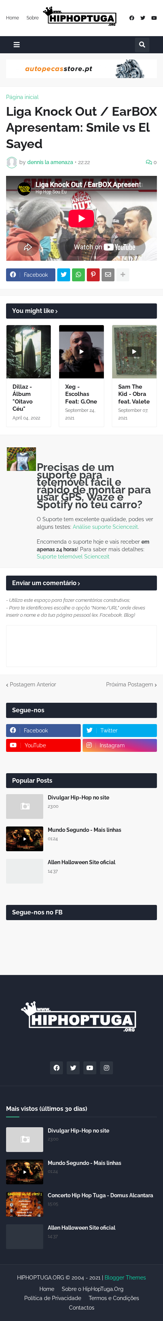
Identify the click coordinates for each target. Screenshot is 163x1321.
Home (12, 18)
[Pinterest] (93, 274)
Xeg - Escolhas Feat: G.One (81, 394)
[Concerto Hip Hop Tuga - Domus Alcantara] (24, 1204)
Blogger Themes (125, 1278)
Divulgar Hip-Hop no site (78, 798)
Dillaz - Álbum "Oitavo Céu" (23, 398)
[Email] (108, 274)
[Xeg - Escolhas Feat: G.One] (81, 351)
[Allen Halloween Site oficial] (24, 871)
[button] (17, 44)
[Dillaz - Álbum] (28, 351)
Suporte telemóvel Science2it (73, 557)
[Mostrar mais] (122, 274)
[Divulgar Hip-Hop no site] (24, 806)
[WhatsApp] (78, 274)
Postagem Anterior (33, 684)
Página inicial (22, 97)
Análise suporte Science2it (105, 527)
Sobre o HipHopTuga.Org (93, 1289)
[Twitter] (63, 274)
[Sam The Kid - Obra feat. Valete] (134, 351)
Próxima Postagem (129, 684)
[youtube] (154, 18)
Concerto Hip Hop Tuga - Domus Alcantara (100, 1195)
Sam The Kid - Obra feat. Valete (134, 394)
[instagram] (106, 1067)
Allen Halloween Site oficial (81, 862)
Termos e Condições (114, 1298)
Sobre (33, 18)
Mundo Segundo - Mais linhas (84, 830)
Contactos (81, 1308)
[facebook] (131, 18)
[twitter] (142, 18)
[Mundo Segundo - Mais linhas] (24, 838)
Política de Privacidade (52, 1298)
